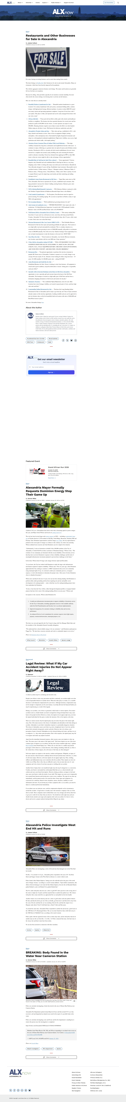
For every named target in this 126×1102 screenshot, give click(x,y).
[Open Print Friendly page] (75, 340)
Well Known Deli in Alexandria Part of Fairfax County (43, 212)
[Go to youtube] (22, 1090)
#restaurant (40, 342)
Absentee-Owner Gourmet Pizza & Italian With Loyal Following (46, 143)
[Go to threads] (25, 1090)
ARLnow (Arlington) (96, 1072)
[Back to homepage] (11, 3)
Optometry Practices (34, 282)
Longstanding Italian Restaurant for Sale (40, 289)
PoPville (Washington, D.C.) (98, 1083)
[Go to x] (10, 1090)
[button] (72, 1001)
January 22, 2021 (54, 1038)
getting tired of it (56, 532)
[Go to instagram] (18, 1090)
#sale (49, 342)
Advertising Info (76, 1075)
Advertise (28, 2)
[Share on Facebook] (63, 340)
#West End (46, 930)
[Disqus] (51, 401)
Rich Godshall (29, 745)
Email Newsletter (77, 1077)
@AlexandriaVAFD (69, 1032)
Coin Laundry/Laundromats (36, 194)
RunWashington (94, 1088)
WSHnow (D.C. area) (96, 1090)
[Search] (118, 3)
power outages (49, 536)
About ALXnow (76, 1072)
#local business (53, 338)
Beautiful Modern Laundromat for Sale (39, 104)
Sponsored (29, 659)
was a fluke (59, 540)
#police (37, 930)
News (27, 31)
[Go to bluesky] (29, 1090)
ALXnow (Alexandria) (96, 1075)
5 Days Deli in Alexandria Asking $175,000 (40, 242)
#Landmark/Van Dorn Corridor (36, 338)
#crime (29, 930)
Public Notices (55, 2)
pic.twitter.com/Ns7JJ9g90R (34, 1035)
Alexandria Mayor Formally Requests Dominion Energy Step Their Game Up (49, 491)
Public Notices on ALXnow (79, 1085)
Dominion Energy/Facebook (38, 635)
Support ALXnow (69, 2)
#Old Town (30, 342)
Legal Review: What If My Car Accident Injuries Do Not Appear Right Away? (49, 667)
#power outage (66, 640)
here (42, 302)
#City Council (31, 640)
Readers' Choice (76, 1088)
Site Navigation (76, 1090)
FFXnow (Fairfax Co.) (96, 1077)
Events (38, 2)
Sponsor (30, 674)
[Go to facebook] (14, 1090)
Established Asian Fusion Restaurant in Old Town (42, 179)
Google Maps (34, 1043)
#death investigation (33, 1048)
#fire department (48, 1048)
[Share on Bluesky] (71, 340)
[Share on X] (67, 340)
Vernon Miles (32, 498)
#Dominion (42, 640)
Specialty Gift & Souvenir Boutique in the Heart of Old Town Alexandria (49, 272)
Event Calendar (76, 1080)
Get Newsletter (109, 2)
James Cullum (32, 43)
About (19, 2)
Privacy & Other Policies (78, 1083)
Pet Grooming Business (34, 202)
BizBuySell (40, 83)
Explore (44, 2)
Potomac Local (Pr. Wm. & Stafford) (100, 1085)
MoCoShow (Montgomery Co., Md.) (100, 1080)
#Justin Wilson (53, 640)
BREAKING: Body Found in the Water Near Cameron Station (47, 954)
